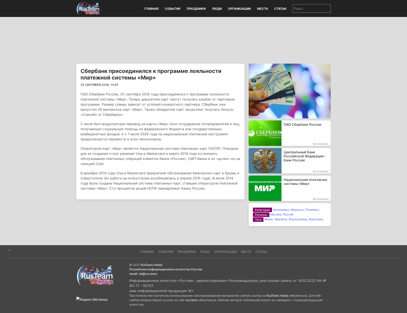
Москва (275, 214)
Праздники (196, 8)
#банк (268, 219)
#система (316, 219)
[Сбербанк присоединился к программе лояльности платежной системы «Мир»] (290, 90)
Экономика (281, 209)
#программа (298, 219)
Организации (239, 8)
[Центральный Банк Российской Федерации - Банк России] (290, 160)
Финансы (297, 209)
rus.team (191, 300)
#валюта (281, 219)
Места (262, 8)
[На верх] (9, 250)
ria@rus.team (148, 273)
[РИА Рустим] (95, 275)
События (172, 8)
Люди (217, 8)
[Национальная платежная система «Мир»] (290, 188)
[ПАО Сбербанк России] (290, 133)
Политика (312, 209)
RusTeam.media (151, 265)
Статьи (280, 8)
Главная (151, 8)
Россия (288, 214)
